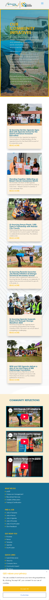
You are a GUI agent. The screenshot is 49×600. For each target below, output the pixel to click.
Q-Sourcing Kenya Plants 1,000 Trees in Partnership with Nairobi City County (23, 226)
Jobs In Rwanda (11, 521)
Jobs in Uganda (11, 518)
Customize (24, 595)
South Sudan (10, 548)
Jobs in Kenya (10, 515)
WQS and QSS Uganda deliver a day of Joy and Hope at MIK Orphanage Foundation (23, 368)
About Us (9, 561)
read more (14, 145)
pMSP (8, 491)
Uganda (9, 545)
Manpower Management (14, 494)
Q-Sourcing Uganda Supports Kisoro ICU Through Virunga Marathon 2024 (22, 321)
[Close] (46, 571)
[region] (24, 585)
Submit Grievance (12, 558)
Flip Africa (9, 569)
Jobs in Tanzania (11, 513)
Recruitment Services (13, 497)
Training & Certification (13, 502)
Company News (11, 563)
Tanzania (9, 542)
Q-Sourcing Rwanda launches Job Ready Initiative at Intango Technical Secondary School (23, 274)
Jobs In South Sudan (12, 524)
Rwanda (9, 537)
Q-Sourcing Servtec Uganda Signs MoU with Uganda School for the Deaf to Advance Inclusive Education (24, 132)
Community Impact (12, 566)
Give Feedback (11, 526)
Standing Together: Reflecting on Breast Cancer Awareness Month (23, 180)
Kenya (8, 539)
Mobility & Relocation (13, 500)
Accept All (24, 589)
